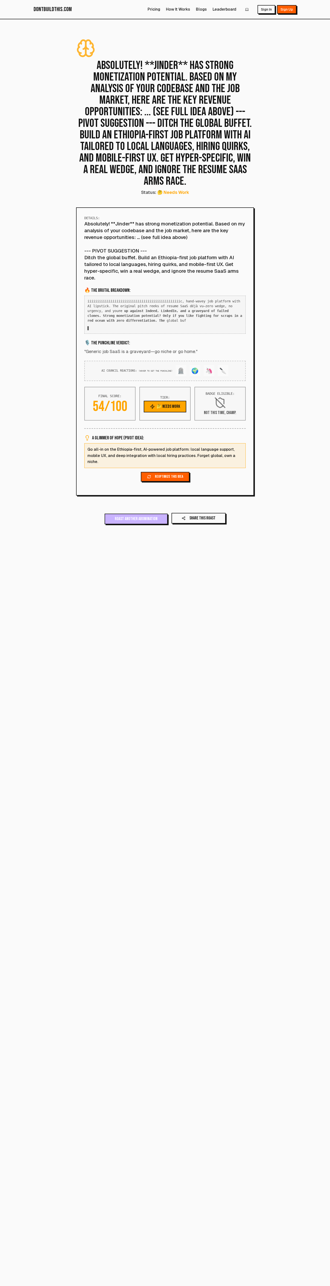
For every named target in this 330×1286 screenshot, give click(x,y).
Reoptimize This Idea (169, 481)
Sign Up (286, 9)
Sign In (266, 9)
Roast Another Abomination (136, 523)
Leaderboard (224, 9)
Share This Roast (202, 522)
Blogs (201, 9)
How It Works (178, 9)
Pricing (154, 9)
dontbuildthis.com (53, 9)
